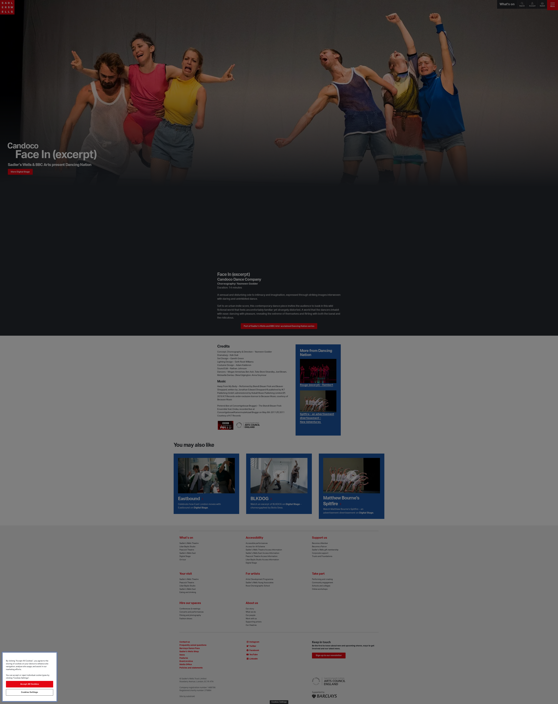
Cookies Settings (29, 692)
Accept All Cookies (29, 684)
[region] (29, 676)
